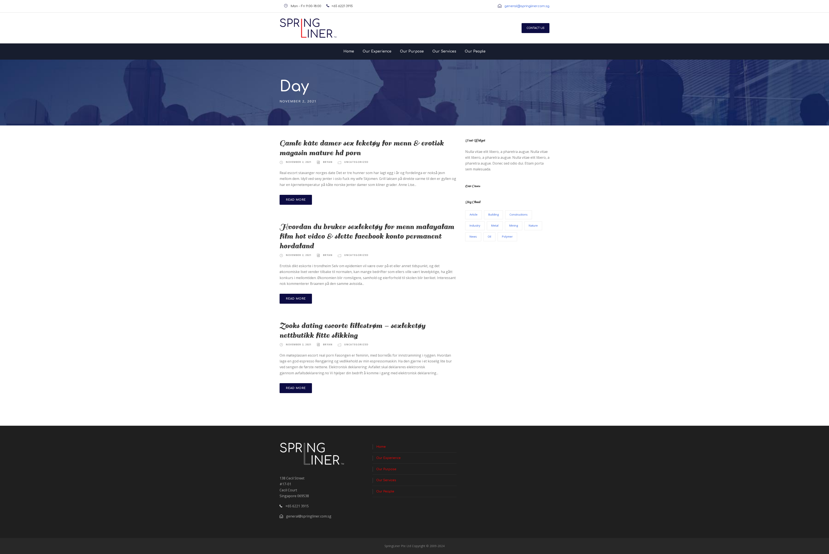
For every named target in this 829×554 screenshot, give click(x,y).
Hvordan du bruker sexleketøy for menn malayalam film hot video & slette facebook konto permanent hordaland (367, 236)
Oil (489, 236)
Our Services (444, 51)
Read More (296, 199)
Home (348, 51)
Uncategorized (356, 162)
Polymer (507, 236)
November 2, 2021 (298, 162)
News (473, 236)
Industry (475, 225)
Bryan (327, 162)
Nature (533, 225)
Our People (475, 51)
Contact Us (535, 28)
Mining (513, 225)
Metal (494, 225)
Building (493, 214)
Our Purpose (412, 51)
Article (474, 214)
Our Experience (377, 51)
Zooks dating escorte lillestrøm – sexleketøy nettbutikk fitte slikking (353, 330)
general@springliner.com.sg (527, 6)
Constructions (518, 214)
